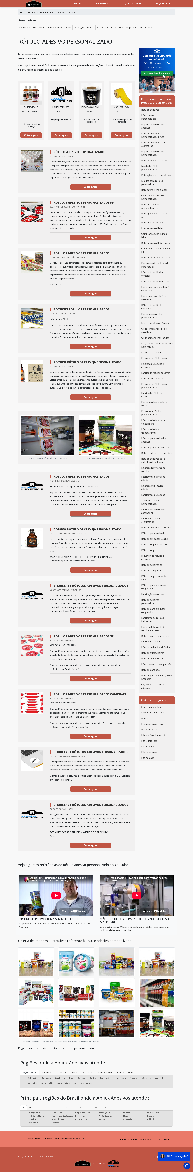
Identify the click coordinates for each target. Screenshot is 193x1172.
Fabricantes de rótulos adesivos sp (153, 511)
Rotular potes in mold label (155, 257)
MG (30, 1107)
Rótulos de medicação (152, 658)
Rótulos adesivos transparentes (150, 431)
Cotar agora (31, 135)
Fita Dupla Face (149, 740)
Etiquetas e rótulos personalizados (151, 413)
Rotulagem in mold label (154, 189)
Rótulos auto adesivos (153, 378)
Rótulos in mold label (152, 222)
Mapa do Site (163, 1139)
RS (66, 1107)
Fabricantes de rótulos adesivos (153, 478)
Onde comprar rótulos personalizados (153, 197)
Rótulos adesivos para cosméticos (153, 144)
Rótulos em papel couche (154, 538)
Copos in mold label (151, 707)
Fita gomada (147, 757)
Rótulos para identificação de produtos (156, 677)
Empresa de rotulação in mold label (154, 297)
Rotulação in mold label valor (156, 175)
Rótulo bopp (148, 550)
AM (106, 1107)
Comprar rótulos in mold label (154, 235)
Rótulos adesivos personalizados (150, 601)
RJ (23, 1107)
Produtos (102, 3)
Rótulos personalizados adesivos (153, 440)
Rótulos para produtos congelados (153, 610)
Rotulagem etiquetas (84, 27)
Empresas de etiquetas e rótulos (154, 404)
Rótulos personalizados (153, 533)
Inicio (77, 3)
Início (123, 1139)
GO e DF (96, 1107)
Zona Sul (74, 1072)
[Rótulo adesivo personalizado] (31, 94)
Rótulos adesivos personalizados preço (152, 135)
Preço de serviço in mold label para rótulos (157, 345)
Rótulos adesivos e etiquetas (156, 453)
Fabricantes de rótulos (153, 494)
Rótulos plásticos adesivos (59, 27)
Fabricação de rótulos (152, 594)
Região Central (29, 1072)
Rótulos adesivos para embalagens (153, 422)
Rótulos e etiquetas (151, 570)
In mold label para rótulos (155, 323)
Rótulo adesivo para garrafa (156, 664)
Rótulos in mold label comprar (152, 274)
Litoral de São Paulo (125, 1072)
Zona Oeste (61, 1072)
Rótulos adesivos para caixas (110, 27)
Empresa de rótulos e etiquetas (152, 365)
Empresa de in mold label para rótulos (154, 265)
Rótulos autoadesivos (152, 652)
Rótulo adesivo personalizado (149, 117)
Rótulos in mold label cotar (31, 27)
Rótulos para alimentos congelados (153, 587)
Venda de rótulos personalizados (150, 502)
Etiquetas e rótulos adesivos (139, 27)
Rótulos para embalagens (155, 636)
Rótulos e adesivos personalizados (151, 206)
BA (80, 1107)
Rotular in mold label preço (155, 243)
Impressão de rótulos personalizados (152, 153)
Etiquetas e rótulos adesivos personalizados (156, 386)
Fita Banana (147, 746)
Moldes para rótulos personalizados (152, 182)
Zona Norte (46, 1072)
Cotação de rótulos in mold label (155, 250)
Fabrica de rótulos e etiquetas (151, 395)
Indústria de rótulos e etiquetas (152, 557)
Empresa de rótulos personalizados (151, 316)
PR (52, 1107)
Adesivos (146, 718)
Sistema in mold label (152, 712)
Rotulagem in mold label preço (154, 215)
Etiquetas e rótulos (151, 352)
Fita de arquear (149, 752)
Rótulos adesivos (150, 109)
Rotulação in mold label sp (155, 160)
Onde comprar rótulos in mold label (154, 330)
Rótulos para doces (151, 669)
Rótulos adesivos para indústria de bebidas (153, 460)
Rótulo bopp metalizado (154, 544)
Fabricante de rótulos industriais (152, 619)
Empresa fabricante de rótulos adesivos (153, 628)
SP (45, 1107)
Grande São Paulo (104, 1072)
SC (59, 1107)
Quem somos (132, 3)
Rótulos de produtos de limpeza (153, 578)
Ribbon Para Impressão (153, 735)
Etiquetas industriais (152, 723)
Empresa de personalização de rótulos (155, 288)
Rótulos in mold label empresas (152, 307)
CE (87, 1107)
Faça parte (163, 3)
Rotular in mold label (152, 228)
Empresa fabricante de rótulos (153, 469)
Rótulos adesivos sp (151, 564)
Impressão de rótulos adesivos (152, 126)
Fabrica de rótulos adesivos (155, 372)
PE (73, 1107)
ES (38, 1107)
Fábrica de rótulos (150, 641)
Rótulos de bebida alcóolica (155, 647)
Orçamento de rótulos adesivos (153, 686)
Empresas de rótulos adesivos (152, 487)
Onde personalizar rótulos (155, 337)
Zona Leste (87, 1072)
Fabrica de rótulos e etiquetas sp (151, 520)
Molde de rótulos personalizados (150, 168)
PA (113, 1107)
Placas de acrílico (150, 729)
